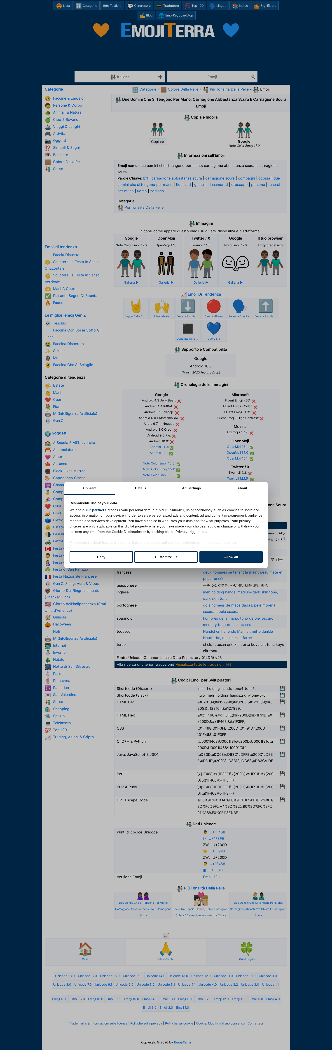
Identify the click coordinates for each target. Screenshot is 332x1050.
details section (223, 542)
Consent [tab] (90, 488)
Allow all (231, 557)
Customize (163, 557)
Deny (101, 557)
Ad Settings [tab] (191, 488)
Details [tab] (140, 488)
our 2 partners (94, 510)
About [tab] (242, 488)
